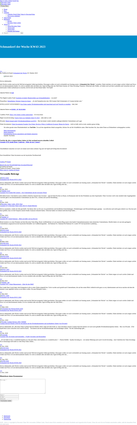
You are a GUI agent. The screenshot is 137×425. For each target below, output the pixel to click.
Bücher (9, 21)
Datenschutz (7, 419)
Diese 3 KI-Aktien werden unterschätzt (21, 114)
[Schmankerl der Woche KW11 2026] (4, 295)
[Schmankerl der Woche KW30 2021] (4, 348)
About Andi (10, 28)
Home (5, 9)
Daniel (9, 162)
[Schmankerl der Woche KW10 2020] (4, 230)
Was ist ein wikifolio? (13, 16)
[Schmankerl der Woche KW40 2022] (4, 243)
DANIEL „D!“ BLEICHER (18, 109)
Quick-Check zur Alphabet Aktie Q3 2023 (27, 118)
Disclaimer (7, 417)
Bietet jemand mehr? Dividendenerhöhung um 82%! (21, 121)
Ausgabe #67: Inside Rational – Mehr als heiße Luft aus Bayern (18, 219)
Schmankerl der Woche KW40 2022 (10, 245)
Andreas (2, 162)
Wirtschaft (29, 165)
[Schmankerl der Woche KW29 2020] (4, 256)
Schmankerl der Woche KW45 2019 (10, 310)
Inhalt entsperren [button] (9, 132)
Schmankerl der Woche (20, 73)
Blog (5, 11)
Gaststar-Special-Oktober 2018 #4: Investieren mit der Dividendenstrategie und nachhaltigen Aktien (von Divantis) (33, 323)
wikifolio (6, 12)
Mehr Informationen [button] (10, 130)
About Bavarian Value (14, 26)
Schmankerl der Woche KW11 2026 (10, 297)
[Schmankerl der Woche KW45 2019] (11, 309)
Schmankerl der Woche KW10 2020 (10, 232)
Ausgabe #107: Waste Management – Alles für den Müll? (17, 284)
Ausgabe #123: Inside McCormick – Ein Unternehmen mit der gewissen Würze (23, 192)
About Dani (10, 29)
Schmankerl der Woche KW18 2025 (10, 271)
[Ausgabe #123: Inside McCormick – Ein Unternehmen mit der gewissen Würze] (5, 191)
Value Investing (21, 165)
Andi (12, 92)
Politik (15, 165)
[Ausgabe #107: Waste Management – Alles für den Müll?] (4, 282)
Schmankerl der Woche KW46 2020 (10, 363)
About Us (7, 24)
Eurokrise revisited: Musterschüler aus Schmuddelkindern (33, 98)
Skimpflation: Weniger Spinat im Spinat (19, 101)
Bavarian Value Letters (14, 23)
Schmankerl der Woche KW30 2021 (10, 349)
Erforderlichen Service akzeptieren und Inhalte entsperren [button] (20, 134)
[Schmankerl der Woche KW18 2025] (4, 269)
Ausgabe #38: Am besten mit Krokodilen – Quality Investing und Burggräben (23, 336)
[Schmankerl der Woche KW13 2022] (4, 178)
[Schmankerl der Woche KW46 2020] (4, 361)
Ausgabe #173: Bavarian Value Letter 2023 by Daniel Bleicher (18, 206)
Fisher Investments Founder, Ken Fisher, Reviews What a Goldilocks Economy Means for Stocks (40, 124)
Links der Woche (8, 165)
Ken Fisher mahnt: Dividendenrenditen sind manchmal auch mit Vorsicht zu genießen (45, 104)
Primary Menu (4, 6)
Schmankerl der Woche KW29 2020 (10, 258)
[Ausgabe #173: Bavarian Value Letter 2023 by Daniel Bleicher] (11, 204)
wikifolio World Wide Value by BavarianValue (21, 14)
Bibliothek (7, 19)
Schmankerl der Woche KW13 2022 (10, 179)
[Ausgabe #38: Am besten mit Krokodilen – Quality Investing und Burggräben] (3, 335)
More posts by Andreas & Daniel (9, 170)
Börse (1, 165)
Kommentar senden (6, 401)
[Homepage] (5, 3)
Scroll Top (15, 1)
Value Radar (7, 18)
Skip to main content (6, 1)
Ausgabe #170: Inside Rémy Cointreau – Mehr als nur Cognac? (20, 142)
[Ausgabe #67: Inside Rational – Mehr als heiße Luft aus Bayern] (4, 217)
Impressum (7, 416)
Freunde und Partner (13, 31)
